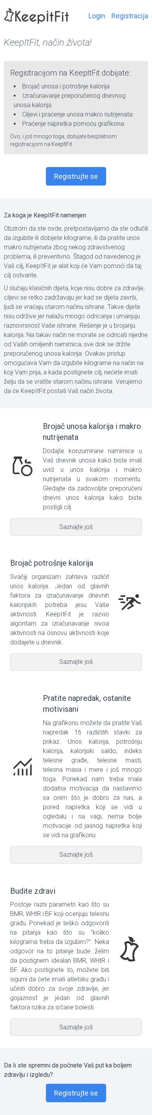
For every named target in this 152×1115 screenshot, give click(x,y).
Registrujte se (76, 176)
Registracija (129, 16)
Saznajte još (76, 527)
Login (96, 16)
